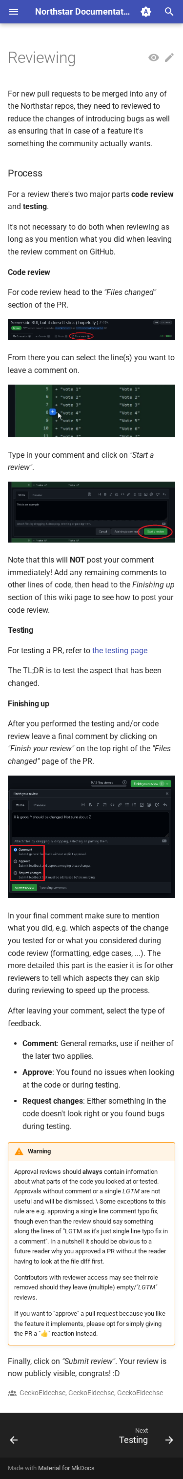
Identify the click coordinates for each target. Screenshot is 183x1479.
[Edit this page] (169, 58)
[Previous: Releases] (14, 1438)
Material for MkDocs (66, 1468)
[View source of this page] (154, 58)
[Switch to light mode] (146, 11)
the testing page (119, 650)
